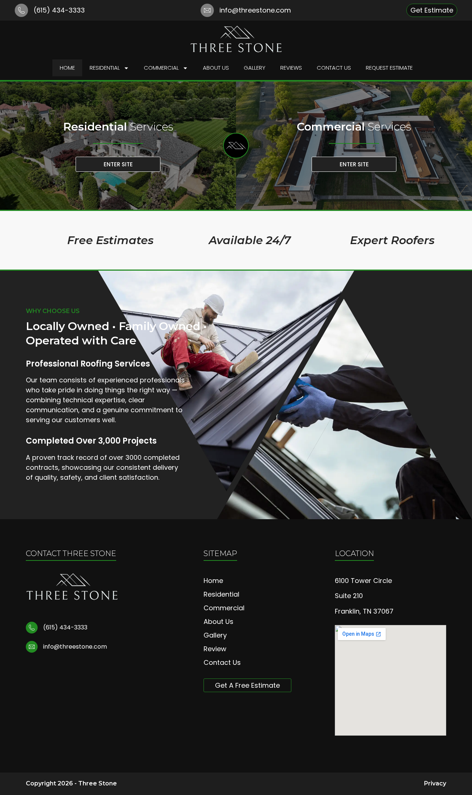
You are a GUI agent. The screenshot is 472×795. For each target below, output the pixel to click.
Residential (105, 68)
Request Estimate (389, 68)
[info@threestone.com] (207, 10)
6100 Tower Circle (363, 580)
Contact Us (334, 68)
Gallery (255, 68)
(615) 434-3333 (59, 10)
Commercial (161, 68)
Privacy (435, 783)
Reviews (291, 68)
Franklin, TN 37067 (364, 611)
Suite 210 (349, 595)
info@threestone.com (255, 10)
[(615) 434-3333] (21, 10)
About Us (216, 68)
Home (67, 68)
